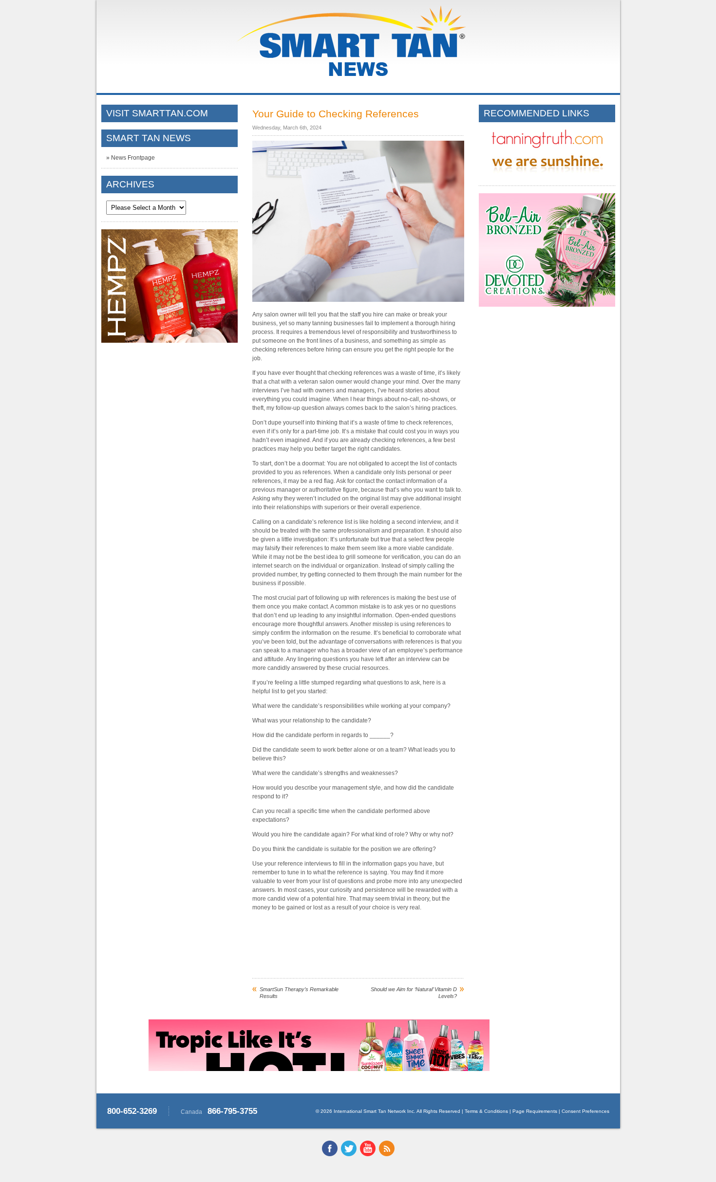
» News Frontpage (130, 157)
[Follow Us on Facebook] (330, 1154)
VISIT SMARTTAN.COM (157, 113)
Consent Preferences (585, 1111)
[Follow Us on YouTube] (368, 1154)
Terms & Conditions (486, 1111)
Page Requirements (534, 1111)
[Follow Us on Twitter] (349, 1154)
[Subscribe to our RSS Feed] (387, 1154)
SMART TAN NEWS (148, 138)
